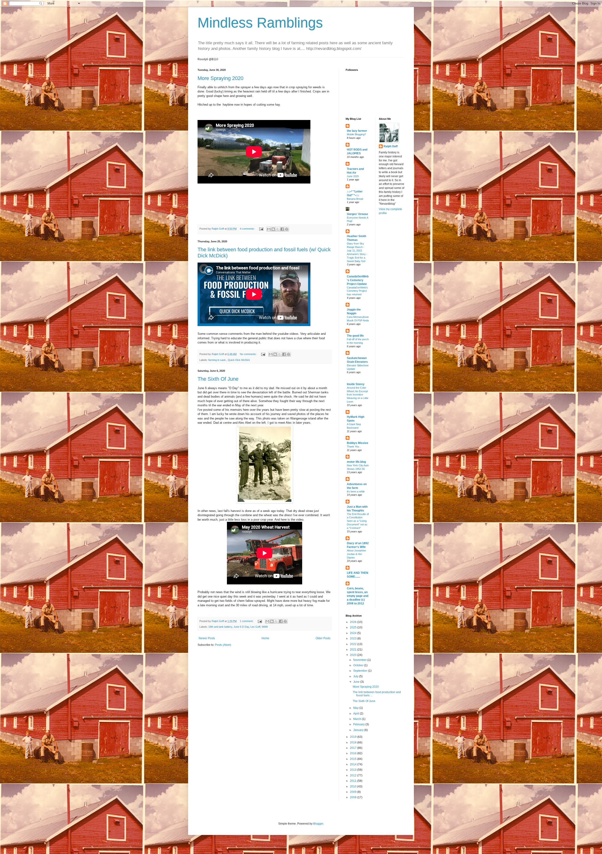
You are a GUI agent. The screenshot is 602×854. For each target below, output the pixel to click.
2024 (353, 633)
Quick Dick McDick (239, 360)
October (358, 665)
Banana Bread (355, 198)
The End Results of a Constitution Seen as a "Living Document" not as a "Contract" (358, 521)
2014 (353, 764)
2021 (353, 649)
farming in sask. (217, 360)
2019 (353, 736)
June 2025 (353, 176)
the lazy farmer (357, 130)
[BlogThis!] (273, 229)
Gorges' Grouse (357, 214)
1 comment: (247, 621)
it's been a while (356, 491)
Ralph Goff (391, 146)
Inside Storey (355, 384)
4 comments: (247, 228)
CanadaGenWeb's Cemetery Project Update (357, 280)
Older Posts (323, 638)
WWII (265, 626)
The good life (355, 335)
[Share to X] (277, 229)
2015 (353, 759)
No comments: (248, 354)
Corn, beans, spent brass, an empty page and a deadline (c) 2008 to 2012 (357, 596)
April (356, 713)
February (359, 724)
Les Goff (255, 626)
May (356, 708)
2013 (353, 769)
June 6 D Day (241, 626)
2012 (353, 775)
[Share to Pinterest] (286, 229)
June (356, 681)
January (358, 730)
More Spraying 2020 (220, 78)
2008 (353, 797)
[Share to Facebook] (282, 229)
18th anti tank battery (220, 626)
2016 (353, 753)
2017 (353, 748)
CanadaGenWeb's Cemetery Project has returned (357, 291)
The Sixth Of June (218, 379)
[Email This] (268, 229)
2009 (353, 792)
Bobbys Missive (357, 443)
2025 (353, 627)
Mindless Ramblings (260, 23)
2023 (353, 638)
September (360, 670)
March (357, 719)
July (356, 676)
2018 (353, 742)
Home (265, 638)
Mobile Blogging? (356, 134)
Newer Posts (207, 638)
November (360, 660)
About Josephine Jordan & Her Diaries (356, 554)
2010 (353, 786)
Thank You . (353, 446)
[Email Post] (261, 228)
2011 (353, 780)
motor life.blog (356, 461)
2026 (353, 622)
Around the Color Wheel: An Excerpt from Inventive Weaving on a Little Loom (357, 394)
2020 (353, 655)
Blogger (318, 823)
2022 (353, 644)
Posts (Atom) (223, 644)
